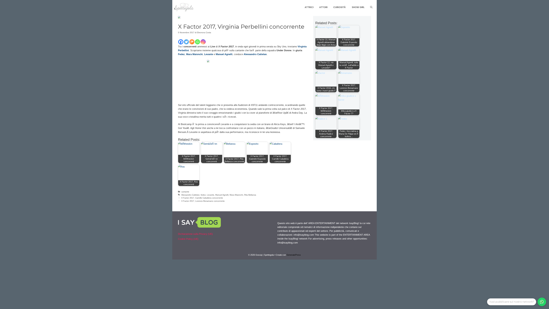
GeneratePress (294, 255)
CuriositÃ (339, 7)
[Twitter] (186, 41)
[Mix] (191, 41)
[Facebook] (180, 41)
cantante (185, 192)
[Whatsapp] (197, 41)
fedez (203, 195)
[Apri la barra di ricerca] (371, 7)
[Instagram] (203, 41)
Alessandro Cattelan (190, 195)
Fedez (181, 54)
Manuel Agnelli (221, 195)
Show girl (358, 7)
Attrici (309, 7)
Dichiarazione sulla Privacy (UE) (195, 234)
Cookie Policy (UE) (188, 239)
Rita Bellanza (250, 195)
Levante (210, 195)
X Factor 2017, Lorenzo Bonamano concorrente (203, 201)
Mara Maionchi (236, 195)
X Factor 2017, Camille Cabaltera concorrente (202, 198)
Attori (323, 7)
